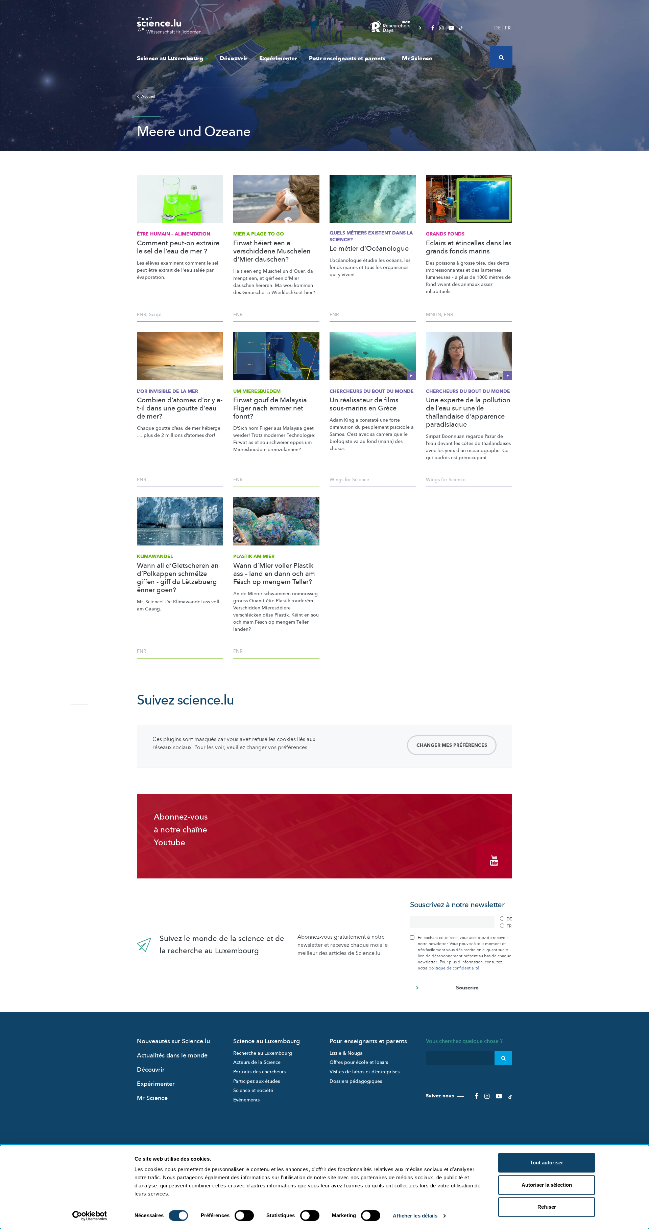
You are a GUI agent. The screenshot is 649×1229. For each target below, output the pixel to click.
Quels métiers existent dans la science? (371, 236)
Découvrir (233, 58)
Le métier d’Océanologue (369, 249)
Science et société (253, 1090)
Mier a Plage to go (258, 234)
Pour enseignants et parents (347, 58)
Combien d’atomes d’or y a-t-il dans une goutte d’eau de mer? (179, 408)
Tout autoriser (546, 1162)
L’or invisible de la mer (167, 391)
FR (508, 28)
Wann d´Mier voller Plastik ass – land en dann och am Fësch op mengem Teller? (274, 574)
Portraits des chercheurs (259, 1072)
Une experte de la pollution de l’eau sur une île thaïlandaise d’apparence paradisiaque (468, 412)
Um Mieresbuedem (257, 391)
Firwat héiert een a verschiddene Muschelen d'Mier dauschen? (272, 251)
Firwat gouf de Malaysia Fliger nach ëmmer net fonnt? (270, 408)
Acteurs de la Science (257, 1062)
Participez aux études (256, 1081)
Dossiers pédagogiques (356, 1081)
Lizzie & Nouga (346, 1053)
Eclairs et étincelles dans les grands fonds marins (468, 247)
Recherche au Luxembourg (262, 1053)
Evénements (246, 1100)
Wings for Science (349, 479)
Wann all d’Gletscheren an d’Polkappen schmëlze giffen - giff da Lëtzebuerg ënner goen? (178, 578)
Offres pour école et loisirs (359, 1062)
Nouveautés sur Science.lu (173, 1041)
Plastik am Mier (253, 556)
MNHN (433, 314)
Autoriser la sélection (547, 1185)
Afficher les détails (415, 1216)
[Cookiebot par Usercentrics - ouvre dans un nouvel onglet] (89, 1216)
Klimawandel (155, 556)
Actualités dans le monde (172, 1055)
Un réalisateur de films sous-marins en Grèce (364, 404)
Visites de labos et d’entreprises (365, 1072)
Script (155, 314)
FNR (141, 314)
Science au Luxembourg (170, 58)
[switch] (244, 1215)
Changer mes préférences (451, 745)
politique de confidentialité (454, 968)
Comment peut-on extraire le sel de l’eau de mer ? (178, 247)
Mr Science (417, 58)
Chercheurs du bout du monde (372, 391)
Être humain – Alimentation (173, 234)
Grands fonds (445, 234)
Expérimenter (278, 58)
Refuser (546, 1207)
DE (497, 28)
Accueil (148, 96)
